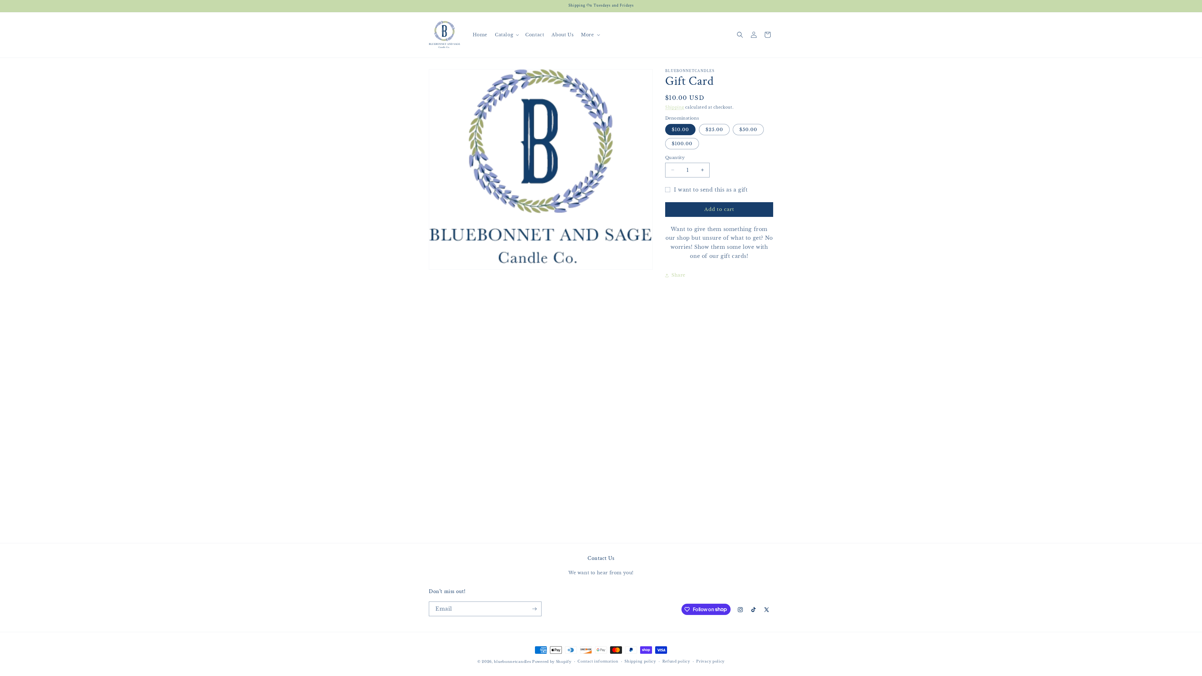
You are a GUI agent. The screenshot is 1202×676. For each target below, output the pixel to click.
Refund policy (676, 661)
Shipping (674, 107)
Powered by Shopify (552, 661)
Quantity (675, 157)
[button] (506, 34)
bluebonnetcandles (512, 661)
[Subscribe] (534, 609)
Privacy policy (710, 661)
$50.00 (748, 129)
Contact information (598, 661)
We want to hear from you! (601, 573)
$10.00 (680, 129)
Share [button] (678, 275)
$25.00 (714, 129)
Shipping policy (640, 661)
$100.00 (682, 143)
